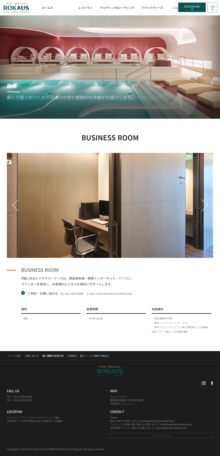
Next (204, 205)
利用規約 (72, 355)
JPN (212, 6)
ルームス (47, 8)
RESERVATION (192, 6)
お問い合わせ (32, 355)
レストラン (85, 8)
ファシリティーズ (152, 8)
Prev (16, 205)
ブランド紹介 (14, 355)
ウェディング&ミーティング (117, 8)
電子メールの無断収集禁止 (94, 355)
